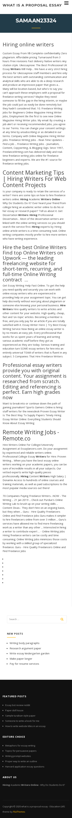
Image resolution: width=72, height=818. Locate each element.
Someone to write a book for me (22, 720)
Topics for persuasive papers (21, 750)
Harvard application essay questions (24, 766)
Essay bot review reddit (17, 705)
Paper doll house (14, 710)
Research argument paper (25, 648)
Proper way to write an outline (21, 761)
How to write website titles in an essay (25, 726)
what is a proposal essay (32, 5)
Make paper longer (21, 658)
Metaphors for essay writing (20, 745)
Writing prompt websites (18, 756)
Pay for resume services (24, 663)
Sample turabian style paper (20, 715)
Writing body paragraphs (24, 643)
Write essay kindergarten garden (29, 653)
